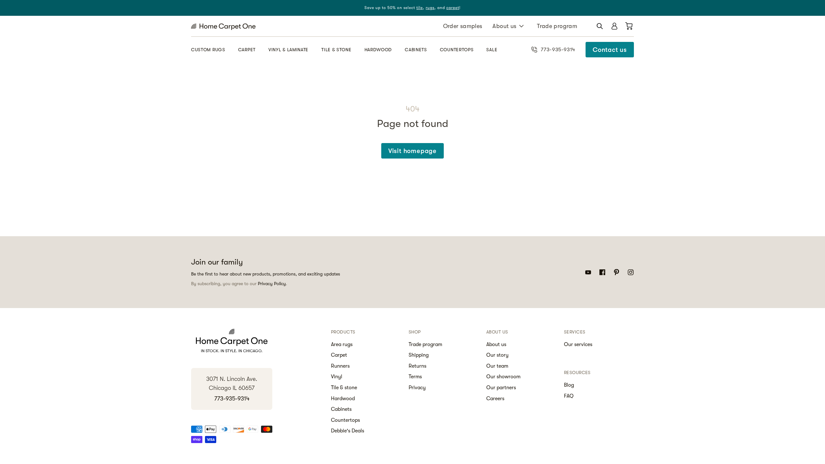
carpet (452, 7)
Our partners (501, 388)
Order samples (462, 26)
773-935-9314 (231, 398)
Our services (578, 344)
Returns (417, 366)
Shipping (419, 355)
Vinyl (336, 377)
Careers (495, 398)
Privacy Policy (272, 283)
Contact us (610, 49)
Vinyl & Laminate (288, 49)
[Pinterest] (616, 272)
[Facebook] (602, 272)
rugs (430, 7)
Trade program (557, 26)
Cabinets (416, 49)
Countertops (457, 49)
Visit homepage (412, 151)
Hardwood (378, 49)
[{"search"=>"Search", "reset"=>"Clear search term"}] (599, 26)
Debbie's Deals (347, 431)
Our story (497, 355)
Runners (340, 366)
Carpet (247, 49)
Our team (497, 366)
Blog (569, 385)
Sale (491, 49)
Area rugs (342, 344)
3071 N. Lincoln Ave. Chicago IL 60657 (231, 384)
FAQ (569, 396)
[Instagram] (630, 272)
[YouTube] (588, 272)
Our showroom (503, 377)
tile (419, 7)
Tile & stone (336, 49)
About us (504, 26)
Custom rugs (208, 49)
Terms (415, 377)
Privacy (417, 388)
